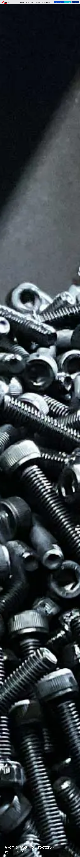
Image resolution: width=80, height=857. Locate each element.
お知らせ (44, 2)
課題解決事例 (38, 2)
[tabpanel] (40, 428)
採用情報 (49, 2)
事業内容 (27, 2)
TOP (19, 2)
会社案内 (23, 2)
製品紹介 (32, 2)
